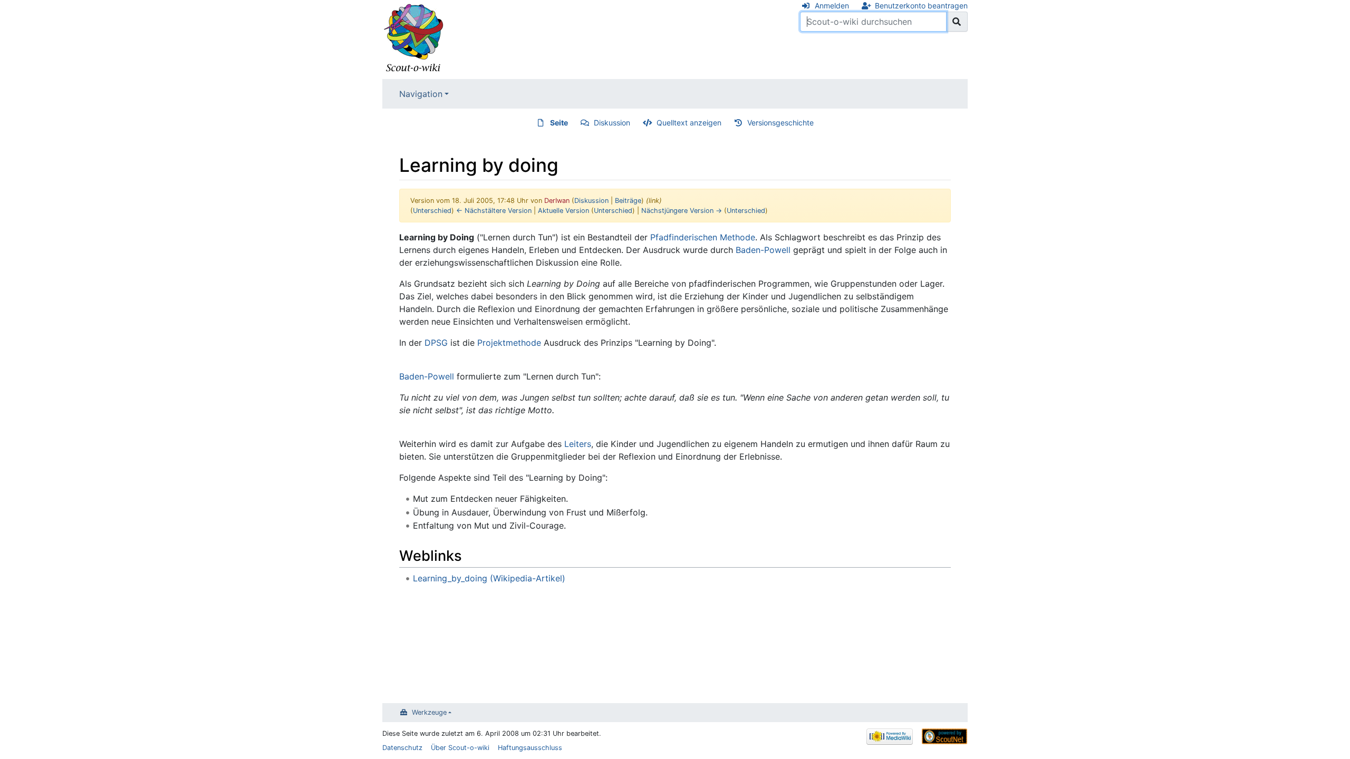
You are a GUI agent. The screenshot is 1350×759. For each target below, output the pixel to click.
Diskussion (612, 122)
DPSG (436, 342)
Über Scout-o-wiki (460, 748)
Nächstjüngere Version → (681, 211)
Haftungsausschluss (530, 748)
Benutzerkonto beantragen (921, 5)
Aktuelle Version (563, 211)
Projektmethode (509, 342)
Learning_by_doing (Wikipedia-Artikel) (489, 578)
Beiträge (628, 201)
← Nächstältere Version (494, 211)
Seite (559, 122)
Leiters (577, 444)
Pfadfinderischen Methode (702, 237)
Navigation (420, 94)
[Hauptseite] (414, 38)
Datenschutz (402, 748)
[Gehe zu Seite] (957, 22)
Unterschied (432, 211)
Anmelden (832, 5)
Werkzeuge (429, 712)
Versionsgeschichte (780, 122)
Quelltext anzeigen (689, 122)
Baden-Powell (763, 250)
